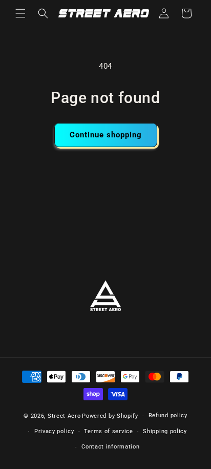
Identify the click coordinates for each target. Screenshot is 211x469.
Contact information (110, 446)
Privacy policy (54, 431)
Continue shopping (106, 134)
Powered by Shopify (110, 416)
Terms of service (108, 431)
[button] (20, 13)
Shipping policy (165, 431)
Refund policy (168, 415)
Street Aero (64, 416)
